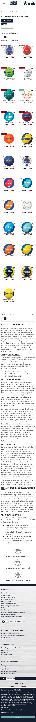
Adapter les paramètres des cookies (11, 616)
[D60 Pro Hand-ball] (27, 209)
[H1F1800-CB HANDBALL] (27, 231)
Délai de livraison (6, 601)
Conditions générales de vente (10, 606)
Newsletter (4, 652)
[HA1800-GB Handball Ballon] (9, 98)
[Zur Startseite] (13, 3)
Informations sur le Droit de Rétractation (13, 612)
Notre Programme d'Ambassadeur (11, 648)
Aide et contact (5, 595)
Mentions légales (6, 610)
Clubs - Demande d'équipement (10, 633)
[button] (4, 3)
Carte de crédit (5, 669)
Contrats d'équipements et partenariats (12, 635)
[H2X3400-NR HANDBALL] (27, 275)
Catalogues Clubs (6, 637)
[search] (18, 8)
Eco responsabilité (6, 654)
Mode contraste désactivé (17, 621)
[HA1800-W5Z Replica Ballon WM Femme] (27, 120)
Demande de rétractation (9, 593)
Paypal (3, 665)
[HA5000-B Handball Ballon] (9, 165)
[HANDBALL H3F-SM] (9, 120)
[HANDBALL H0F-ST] (9, 209)
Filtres (8, 21)
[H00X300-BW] (27, 165)
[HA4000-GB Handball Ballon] (9, 76)
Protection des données (8, 608)
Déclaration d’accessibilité (8, 614)
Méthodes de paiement (8, 597)
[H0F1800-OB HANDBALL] (9, 253)
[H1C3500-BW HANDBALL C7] (9, 54)
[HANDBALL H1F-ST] (27, 187)
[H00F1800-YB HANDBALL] (27, 253)
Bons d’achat (5, 650)
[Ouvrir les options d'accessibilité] (3, 621)
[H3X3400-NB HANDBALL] (9, 275)
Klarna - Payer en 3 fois (8, 673)
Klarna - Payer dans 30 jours (9, 671)
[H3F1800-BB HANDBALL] (9, 231)
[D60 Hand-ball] (27, 76)
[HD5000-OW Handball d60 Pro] (27, 98)
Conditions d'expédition (8, 599)
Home (2, 12)
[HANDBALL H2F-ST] (9, 187)
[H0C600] (9, 143)
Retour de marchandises (8, 603)
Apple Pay (4, 667)
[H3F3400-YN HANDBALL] (27, 143)
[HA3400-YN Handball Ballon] (9, 297)
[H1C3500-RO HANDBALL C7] (27, 54)
